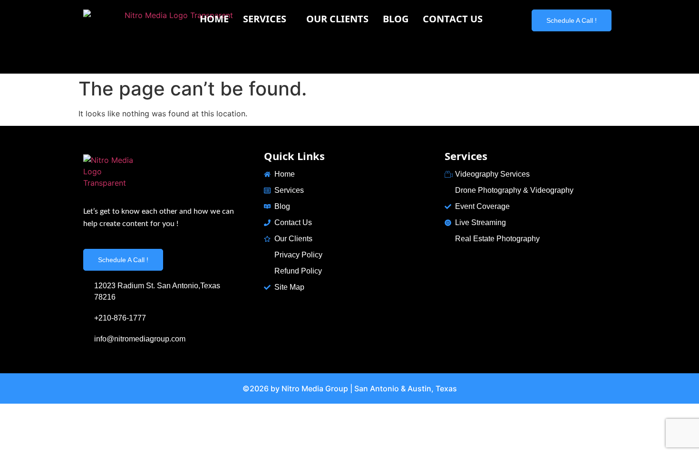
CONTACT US (453, 18)
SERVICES (264, 18)
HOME (214, 18)
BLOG (395, 18)
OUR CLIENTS (337, 18)
